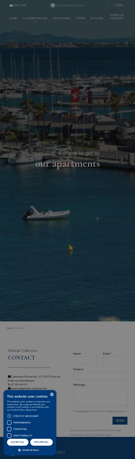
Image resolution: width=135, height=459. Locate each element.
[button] (30, 450)
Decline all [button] (41, 441)
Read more (31, 409)
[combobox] (52, 394)
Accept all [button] (17, 442)
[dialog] (30, 422)
